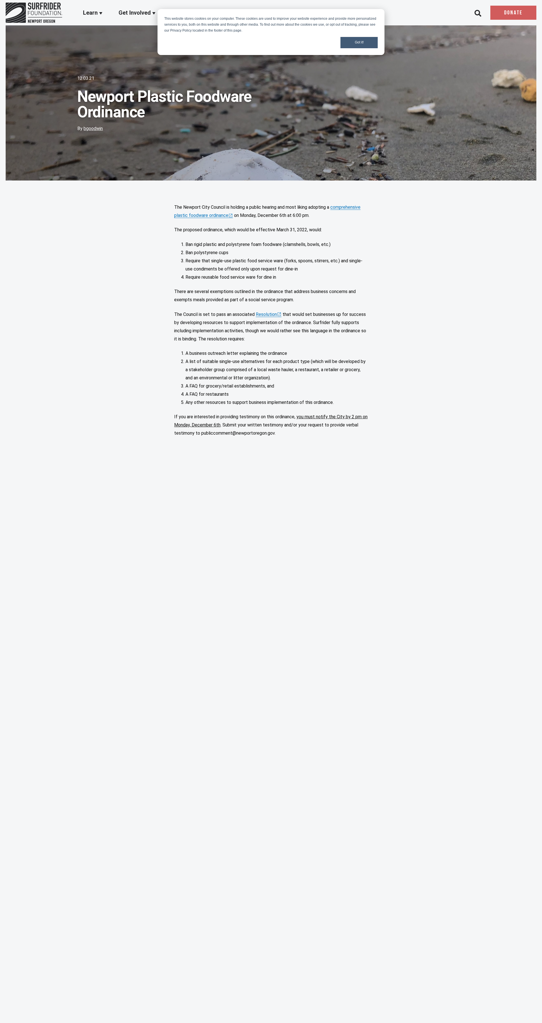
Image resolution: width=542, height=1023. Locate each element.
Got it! (359, 42)
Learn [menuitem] (91, 13)
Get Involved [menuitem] (135, 13)
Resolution (266, 314)
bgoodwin (93, 128)
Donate (513, 13)
